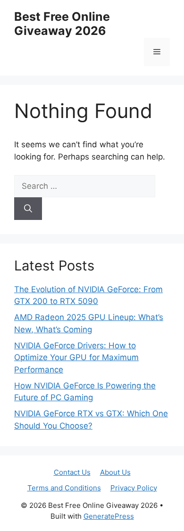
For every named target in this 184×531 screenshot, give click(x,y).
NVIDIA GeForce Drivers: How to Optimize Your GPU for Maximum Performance (76, 357)
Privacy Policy (133, 487)
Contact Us (72, 472)
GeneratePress (109, 516)
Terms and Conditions (64, 487)
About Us (115, 472)
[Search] (28, 208)
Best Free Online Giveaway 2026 (62, 23)
